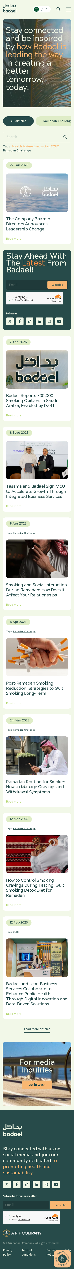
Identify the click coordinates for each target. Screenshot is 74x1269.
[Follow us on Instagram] (49, 321)
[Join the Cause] (62, 1258)
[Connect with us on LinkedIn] (39, 321)
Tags (6, 146)
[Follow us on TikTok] (29, 321)
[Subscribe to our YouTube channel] (59, 321)
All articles (18, 121)
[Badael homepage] (9, 9)
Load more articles (37, 1029)
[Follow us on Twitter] (10, 321)
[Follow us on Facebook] (20, 321)
